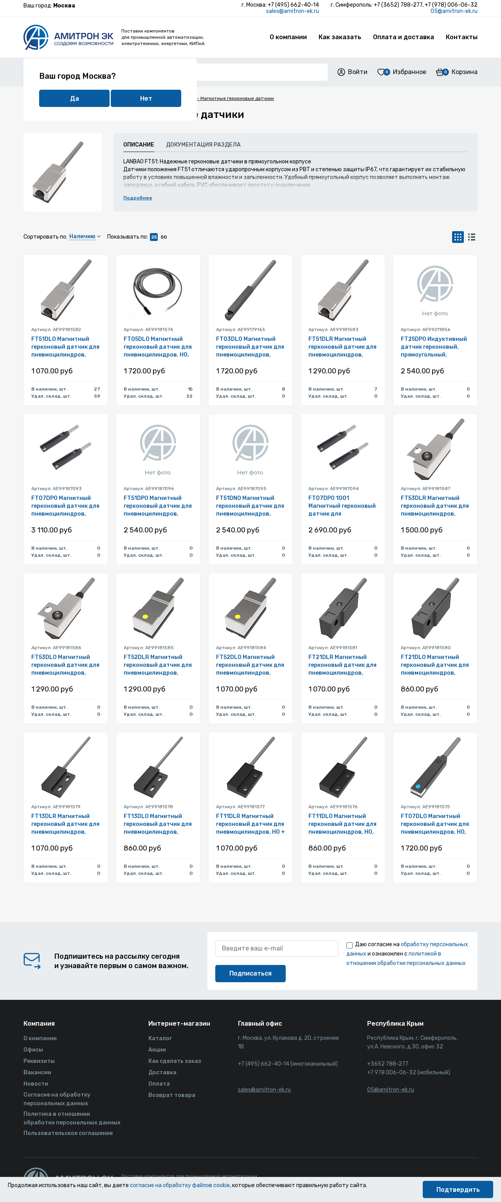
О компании (288, 37)
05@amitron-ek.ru (454, 11)
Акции (157, 1049)
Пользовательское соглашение (68, 1133)
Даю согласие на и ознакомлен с (407, 954)
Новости (35, 1084)
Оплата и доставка (403, 37)
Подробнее (137, 198)
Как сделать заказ (174, 1061)
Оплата (159, 1084)
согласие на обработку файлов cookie (180, 1185)
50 (164, 237)
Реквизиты (39, 1061)
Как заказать (340, 37)
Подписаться (250, 973)
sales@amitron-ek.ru (292, 11)
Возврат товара (171, 1095)
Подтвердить (458, 1189)
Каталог (160, 1038)
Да (74, 98)
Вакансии (37, 1072)
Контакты (462, 37)
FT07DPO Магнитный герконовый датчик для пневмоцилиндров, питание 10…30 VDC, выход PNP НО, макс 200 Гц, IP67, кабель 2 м (65, 506)
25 (154, 237)
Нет (146, 98)
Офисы (33, 1049)
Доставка (162, 1072)
